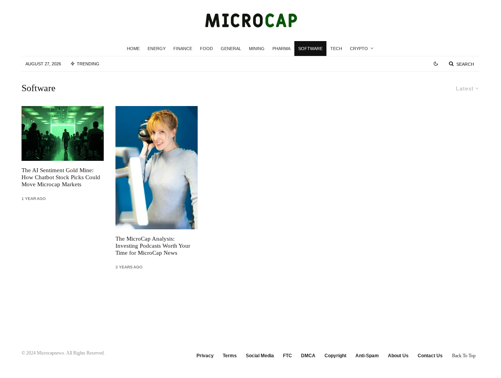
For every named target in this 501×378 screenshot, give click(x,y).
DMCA (308, 355)
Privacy (205, 355)
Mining (257, 48)
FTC (287, 355)
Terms (230, 355)
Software (310, 48)
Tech (336, 48)
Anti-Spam (367, 355)
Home (133, 48)
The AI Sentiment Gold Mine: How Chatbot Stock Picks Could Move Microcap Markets (61, 177)
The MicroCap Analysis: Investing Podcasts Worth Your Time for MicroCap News (152, 246)
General (231, 48)
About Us (398, 355)
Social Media (260, 355)
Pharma (281, 48)
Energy (157, 48)
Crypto (359, 48)
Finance (182, 48)
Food (206, 48)
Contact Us (430, 355)
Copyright (335, 355)
